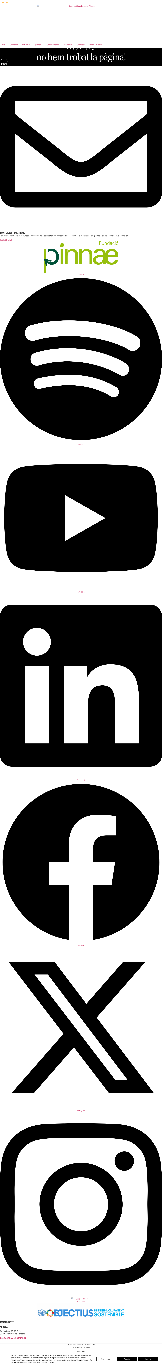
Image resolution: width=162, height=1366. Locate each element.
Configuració (106, 1359)
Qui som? (14, 45)
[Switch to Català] (3, 2)
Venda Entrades (95, 45)
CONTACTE (7, 1322)
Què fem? (38, 45)
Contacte (81, 45)
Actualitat (26, 45)
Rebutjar (127, 1359)
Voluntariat (68, 45)
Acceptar (148, 1359)
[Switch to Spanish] (7, 2)
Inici (4, 45)
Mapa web (81, 1351)
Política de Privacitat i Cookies (43, 1362)
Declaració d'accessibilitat (81, 1347)
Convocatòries (53, 45)
